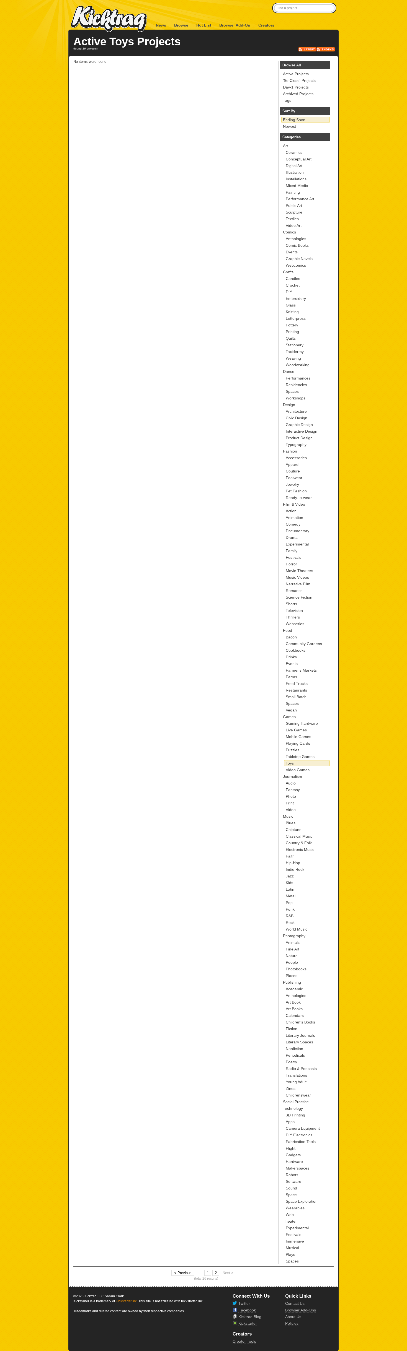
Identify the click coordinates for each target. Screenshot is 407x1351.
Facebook (247, 1310)
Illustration (295, 172)
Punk (290, 909)
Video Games (298, 770)
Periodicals (295, 1055)
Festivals (293, 557)
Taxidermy (295, 351)
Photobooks (296, 969)
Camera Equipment (303, 1128)
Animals (293, 942)
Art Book (293, 1002)
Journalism (292, 776)
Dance (288, 371)
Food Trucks (297, 683)
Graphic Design (299, 424)
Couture (293, 471)
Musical (292, 1248)
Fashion (290, 451)
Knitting (292, 312)
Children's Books (300, 1022)
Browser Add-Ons (300, 1310)
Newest (289, 126)
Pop (289, 902)
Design (289, 404)
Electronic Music (300, 849)
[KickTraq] (109, 19)
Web (290, 1214)
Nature (292, 956)
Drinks (291, 657)
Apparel (292, 464)
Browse (181, 25)
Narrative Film (298, 584)
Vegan (291, 710)
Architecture (296, 411)
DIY (289, 292)
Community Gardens (304, 643)
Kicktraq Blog (249, 1316)
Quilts (291, 338)
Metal (290, 896)
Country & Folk (299, 843)
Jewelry (292, 484)
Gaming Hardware (302, 723)
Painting (293, 192)
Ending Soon (294, 120)
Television (294, 610)
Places (291, 975)
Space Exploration (302, 1201)
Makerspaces (297, 1168)
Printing (292, 331)
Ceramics (294, 152)
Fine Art (292, 949)
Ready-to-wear (299, 497)
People (292, 962)
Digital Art (294, 165)
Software (293, 1181)
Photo (291, 796)
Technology (293, 1108)
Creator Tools (244, 1341)
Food (287, 630)
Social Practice (296, 1102)
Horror (291, 564)
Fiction (291, 1029)
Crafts (288, 272)
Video (291, 809)
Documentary (297, 531)
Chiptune (294, 829)
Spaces (292, 391)
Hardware (294, 1161)
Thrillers (293, 617)
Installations (296, 179)
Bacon (291, 637)
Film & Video (294, 504)
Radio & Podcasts (301, 1068)
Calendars (295, 1015)
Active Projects (296, 74)
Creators (266, 25)
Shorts (291, 604)
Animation (294, 517)
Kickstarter (247, 1323)
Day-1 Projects (296, 87)
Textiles (292, 219)
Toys (290, 763)
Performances (298, 378)
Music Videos (297, 577)
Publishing (292, 982)
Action (291, 511)
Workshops (295, 398)
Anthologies (296, 239)
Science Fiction (299, 597)
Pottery (292, 325)
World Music (296, 929)
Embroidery (296, 298)
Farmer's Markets (301, 670)
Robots (292, 1175)
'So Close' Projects (299, 80)
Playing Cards (298, 743)
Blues (290, 823)
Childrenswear (298, 1095)
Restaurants (296, 690)
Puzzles (292, 750)
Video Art (294, 225)
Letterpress (296, 318)
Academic (294, 989)
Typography (296, 444)
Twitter (244, 1303)
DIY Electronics (299, 1135)
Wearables (295, 1208)
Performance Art (300, 199)
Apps (290, 1121)
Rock (290, 922)
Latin (290, 889)
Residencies (296, 385)
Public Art (294, 205)
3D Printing (295, 1115)
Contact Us (295, 1303)
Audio (291, 783)
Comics (289, 232)
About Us (293, 1316)
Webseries (295, 624)
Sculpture (294, 212)
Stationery (294, 345)
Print (290, 803)
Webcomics (296, 265)
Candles (293, 278)
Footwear (294, 478)
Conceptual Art (298, 159)
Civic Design (296, 418)
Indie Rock (295, 869)
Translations (296, 1075)
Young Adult (296, 1082)
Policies (291, 1323)
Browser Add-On (234, 25)
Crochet (293, 285)
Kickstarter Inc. (127, 1301)
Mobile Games (298, 736)
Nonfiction (294, 1048)
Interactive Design (301, 431)
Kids (289, 882)
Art (285, 146)
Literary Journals (300, 1035)
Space (291, 1194)
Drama (292, 537)
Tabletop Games (300, 756)
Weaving (293, 358)
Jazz (290, 876)
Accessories (296, 458)
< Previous (183, 1273)
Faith (290, 856)
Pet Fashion (296, 491)
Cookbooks (295, 650)
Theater (290, 1221)
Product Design (299, 438)
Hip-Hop (293, 863)
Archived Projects (298, 94)
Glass (291, 305)
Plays (290, 1254)
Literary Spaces (299, 1042)
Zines (290, 1088)
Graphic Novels (299, 258)
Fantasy (293, 790)
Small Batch (296, 697)
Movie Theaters (299, 570)
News (161, 25)
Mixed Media (297, 185)
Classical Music (299, 836)
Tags (287, 100)
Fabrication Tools (301, 1141)
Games (289, 717)
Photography (294, 936)
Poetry (291, 1062)
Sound (291, 1188)
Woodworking (298, 365)
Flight (290, 1148)
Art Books (294, 1009)
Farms (291, 677)
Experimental (297, 544)
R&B (289, 916)
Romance (294, 590)
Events (292, 252)
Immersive (295, 1241)
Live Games (296, 730)
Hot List (203, 25)
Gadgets (293, 1155)
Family (291, 551)
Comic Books (297, 245)
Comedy (293, 524)
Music (288, 816)
